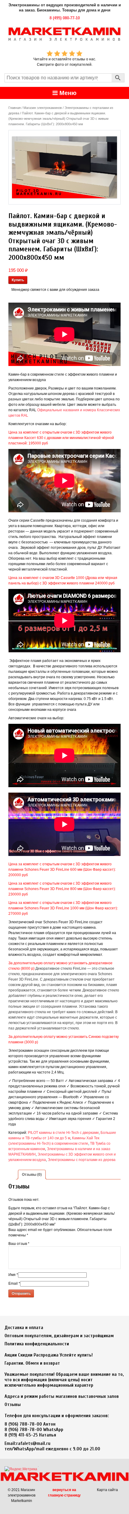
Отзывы (12, 1404)
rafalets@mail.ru (33, 1443)
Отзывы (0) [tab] (32, 1174)
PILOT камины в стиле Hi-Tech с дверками (63, 1133)
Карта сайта (107, 1490)
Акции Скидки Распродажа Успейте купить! (48, 1355)
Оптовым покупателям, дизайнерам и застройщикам (59, 1335)
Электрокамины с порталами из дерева (82, 1160)
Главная (14, 108)
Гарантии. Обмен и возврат (32, 1363)
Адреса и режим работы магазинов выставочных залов (61, 1396)
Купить (18, 280)
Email (14, 1283)
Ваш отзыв (18, 1244)
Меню (67, 93)
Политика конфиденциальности (36, 1344)
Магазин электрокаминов (42, 108)
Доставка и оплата (23, 1327)
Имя (13, 1275)
